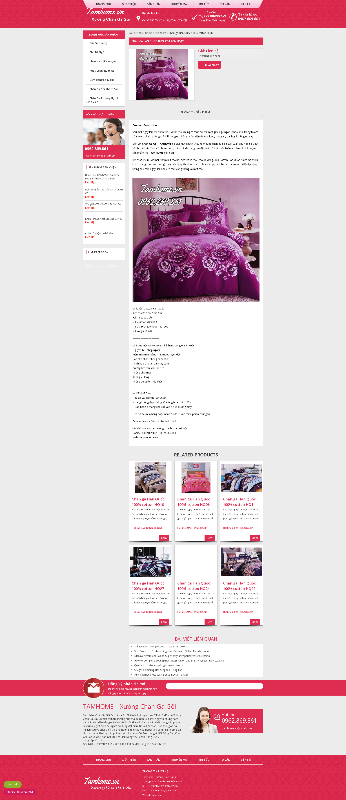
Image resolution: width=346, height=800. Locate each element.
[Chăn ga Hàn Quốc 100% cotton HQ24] (196, 562)
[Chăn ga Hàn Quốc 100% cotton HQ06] (196, 478)
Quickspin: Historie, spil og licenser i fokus (158, 665)
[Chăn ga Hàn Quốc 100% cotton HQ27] (150, 562)
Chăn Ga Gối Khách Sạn (104, 89)
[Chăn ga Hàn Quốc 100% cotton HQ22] (241, 562)
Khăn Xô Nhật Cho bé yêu (99, 218)
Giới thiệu (129, 4)
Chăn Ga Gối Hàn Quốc (104, 61)
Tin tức (203, 4)
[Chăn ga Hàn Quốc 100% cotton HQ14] (241, 478)
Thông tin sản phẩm (195, 112)
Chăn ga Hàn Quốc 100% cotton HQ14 (239, 502)
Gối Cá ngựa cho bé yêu (98, 233)
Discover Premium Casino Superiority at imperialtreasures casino (172, 656)
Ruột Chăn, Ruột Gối (102, 70)
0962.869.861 (96, 148)
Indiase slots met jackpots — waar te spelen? (160, 646)
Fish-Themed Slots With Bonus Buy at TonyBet (161, 674)
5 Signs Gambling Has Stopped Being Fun (158, 670)
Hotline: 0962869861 (20, 792)
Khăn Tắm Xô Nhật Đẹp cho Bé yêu (103, 204)
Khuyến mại (179, 4)
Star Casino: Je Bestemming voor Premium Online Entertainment (172, 651)
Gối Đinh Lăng (98, 43)
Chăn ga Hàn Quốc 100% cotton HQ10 (148, 502)
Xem (164, 538)
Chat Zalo (12, 784)
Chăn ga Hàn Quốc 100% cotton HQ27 (148, 586)
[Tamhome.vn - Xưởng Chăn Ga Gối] (173, 25)
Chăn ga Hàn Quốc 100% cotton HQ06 (193, 502)
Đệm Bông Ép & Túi (102, 80)
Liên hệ (246, 4)
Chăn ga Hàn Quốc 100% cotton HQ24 (193, 586)
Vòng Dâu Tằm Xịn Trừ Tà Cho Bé (103, 189)
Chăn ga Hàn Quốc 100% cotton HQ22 (239, 586)
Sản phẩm (154, 4)
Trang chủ (103, 4)
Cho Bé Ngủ (97, 52)
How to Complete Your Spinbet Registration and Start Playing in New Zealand (179, 660)
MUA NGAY (212, 65)
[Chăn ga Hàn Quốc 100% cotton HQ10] (150, 478)
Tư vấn (225, 4)
